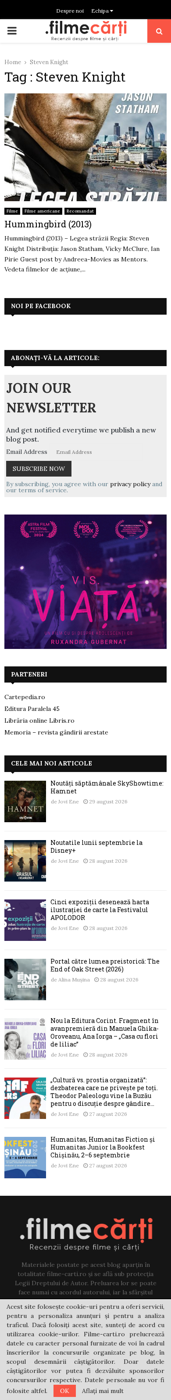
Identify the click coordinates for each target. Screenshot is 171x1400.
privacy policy (130, 484)
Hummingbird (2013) (48, 224)
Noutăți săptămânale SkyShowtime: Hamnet (107, 787)
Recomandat (80, 211)
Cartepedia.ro (24, 697)
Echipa (100, 10)
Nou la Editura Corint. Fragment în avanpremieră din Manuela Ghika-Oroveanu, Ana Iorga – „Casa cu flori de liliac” (104, 1032)
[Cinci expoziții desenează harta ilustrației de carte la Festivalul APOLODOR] (25, 920)
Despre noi (70, 10)
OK (64, 1391)
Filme (12, 211)
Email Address (26, 452)
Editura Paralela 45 (32, 709)
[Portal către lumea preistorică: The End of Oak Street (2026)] (25, 979)
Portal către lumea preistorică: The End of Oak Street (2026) (105, 965)
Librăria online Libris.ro (39, 720)
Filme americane (42, 211)
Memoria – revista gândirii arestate (56, 732)
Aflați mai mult (103, 1391)
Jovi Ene (68, 801)
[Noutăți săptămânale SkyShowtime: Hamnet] (25, 801)
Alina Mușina (74, 979)
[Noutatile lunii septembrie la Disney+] (25, 861)
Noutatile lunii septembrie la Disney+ (96, 846)
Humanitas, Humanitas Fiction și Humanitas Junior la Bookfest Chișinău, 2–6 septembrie (102, 1147)
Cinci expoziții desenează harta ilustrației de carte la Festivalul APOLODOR (99, 910)
